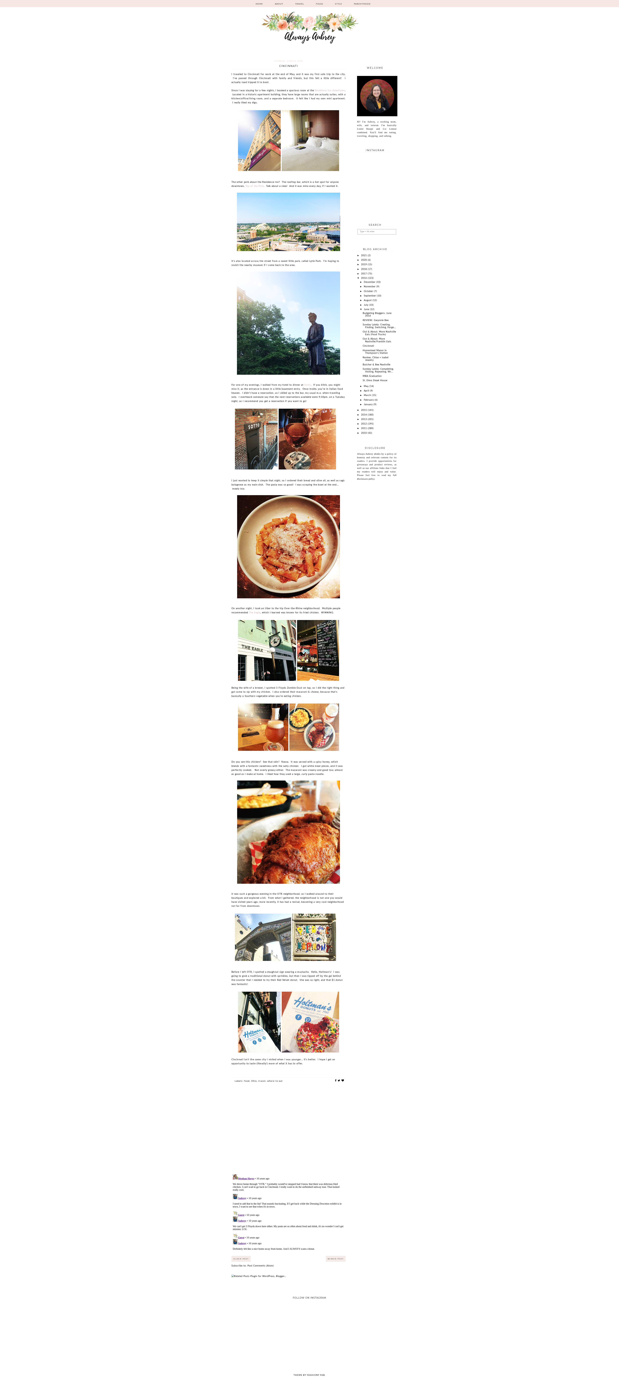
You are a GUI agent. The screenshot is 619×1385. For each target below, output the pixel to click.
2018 (364, 269)
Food (319, 4)
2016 (364, 278)
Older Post (241, 1259)
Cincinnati (368, 346)
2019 (364, 264)
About (279, 4)
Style (338, 4)
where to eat (275, 1081)
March (368, 395)
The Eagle (254, 613)
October (369, 291)
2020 (364, 260)
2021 (364, 255)
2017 (364, 274)
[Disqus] (288, 1130)
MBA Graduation (372, 376)
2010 (364, 433)
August (368, 300)
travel (262, 1081)
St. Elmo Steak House (375, 380)
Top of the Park (255, 186)
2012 (364, 424)
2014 (364, 415)
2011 (364, 428)
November (370, 287)
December (370, 282)
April (367, 391)
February (369, 400)
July (366, 305)
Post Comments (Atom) (260, 1266)
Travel (299, 4)
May (366, 386)
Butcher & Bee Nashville (376, 365)
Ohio (254, 1081)
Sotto (307, 385)
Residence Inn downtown (330, 90)
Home (259, 4)
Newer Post (336, 1259)
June (367, 309)
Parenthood (362, 4)
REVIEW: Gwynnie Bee (376, 320)
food (247, 1081)
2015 (364, 410)
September (370, 296)
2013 (364, 419)
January (368, 404)
